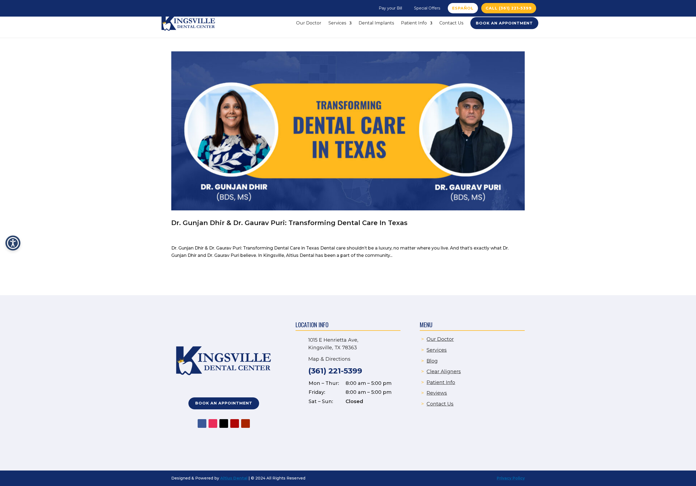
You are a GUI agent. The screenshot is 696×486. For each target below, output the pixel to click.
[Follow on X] (223, 423)
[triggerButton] (12, 243)
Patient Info (414, 23)
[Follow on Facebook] (202, 423)
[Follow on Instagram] (213, 423)
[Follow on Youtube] (245, 423)
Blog (432, 361)
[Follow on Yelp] (234, 423)
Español (463, 8)
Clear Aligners (444, 372)
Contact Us (451, 23)
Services (337, 23)
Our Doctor (308, 23)
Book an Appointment (504, 23)
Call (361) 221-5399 (509, 8)
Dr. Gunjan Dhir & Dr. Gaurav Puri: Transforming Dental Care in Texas (289, 223)
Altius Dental (233, 478)
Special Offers (427, 8)
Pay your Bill (390, 8)
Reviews (437, 393)
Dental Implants (376, 23)
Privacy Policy (511, 478)
